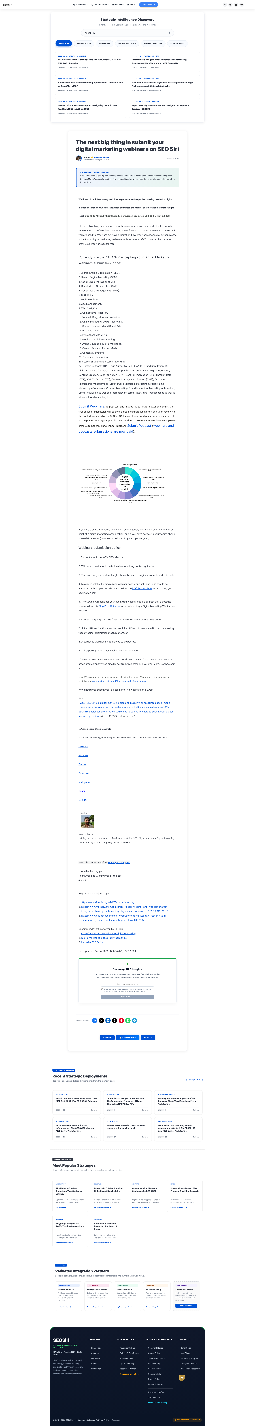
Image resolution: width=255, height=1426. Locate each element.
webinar (95, 716)
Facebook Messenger (190, 1369)
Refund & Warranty (156, 1384)
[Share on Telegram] (134, 1020)
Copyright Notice (155, 1348)
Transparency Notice (129, 1374)
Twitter (82, 764)
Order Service (148, 5)
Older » (148, 1038)
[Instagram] (236, 5)
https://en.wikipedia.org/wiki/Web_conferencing (107, 902)
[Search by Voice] (169, 32)
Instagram (84, 782)
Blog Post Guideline (109, 606)
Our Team (95, 1358)
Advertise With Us (127, 1348)
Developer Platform (156, 1392)
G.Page (82, 800)
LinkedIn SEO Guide (92, 942)
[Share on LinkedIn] (108, 1020)
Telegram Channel (189, 1364)
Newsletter (96, 1369)
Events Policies (154, 1379)
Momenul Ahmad (101, 157)
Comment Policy (155, 1374)
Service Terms (154, 1369)
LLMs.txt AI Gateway (157, 1403)
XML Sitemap (154, 1397)
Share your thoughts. (119, 862)
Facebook (83, 773)
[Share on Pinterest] (121, 1020)
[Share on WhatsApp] (128, 1020)
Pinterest (83, 755)
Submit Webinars (91, 406)
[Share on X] (101, 1020)
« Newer (107, 1038)
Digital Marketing (127, 1364)
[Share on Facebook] (94, 1020)
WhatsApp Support (189, 1358)
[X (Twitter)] (230, 5)
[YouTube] (241, 5)
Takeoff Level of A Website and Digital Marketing (108, 933)
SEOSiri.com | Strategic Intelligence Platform (84, 1420)
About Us (95, 1353)
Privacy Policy (154, 1364)
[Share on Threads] (114, 1020)
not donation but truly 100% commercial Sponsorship (119, 681)
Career (94, 1364)
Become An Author (128, 1369)
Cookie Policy (154, 1353)
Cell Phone (185, 1353)
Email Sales (186, 1348)
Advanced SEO (126, 1358)
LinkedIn (83, 746)
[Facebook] (225, 5)
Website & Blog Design (129, 1353)
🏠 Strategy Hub (127, 1038)
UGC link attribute (142, 588)
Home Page (96, 1348)
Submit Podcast (139, 426)
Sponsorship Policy (156, 1358)
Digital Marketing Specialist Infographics (104, 937)
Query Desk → (194, 1080)
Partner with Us (186, 1306)
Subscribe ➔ (127, 997)
